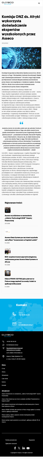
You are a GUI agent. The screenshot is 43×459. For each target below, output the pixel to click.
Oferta (3, 372)
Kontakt (4, 385)
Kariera (4, 382)
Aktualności (5, 375)
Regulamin (32, 440)
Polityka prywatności (11, 440)
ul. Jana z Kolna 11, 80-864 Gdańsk (15, 359)
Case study (5, 378)
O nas (3, 368)
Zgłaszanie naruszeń (11, 443)
